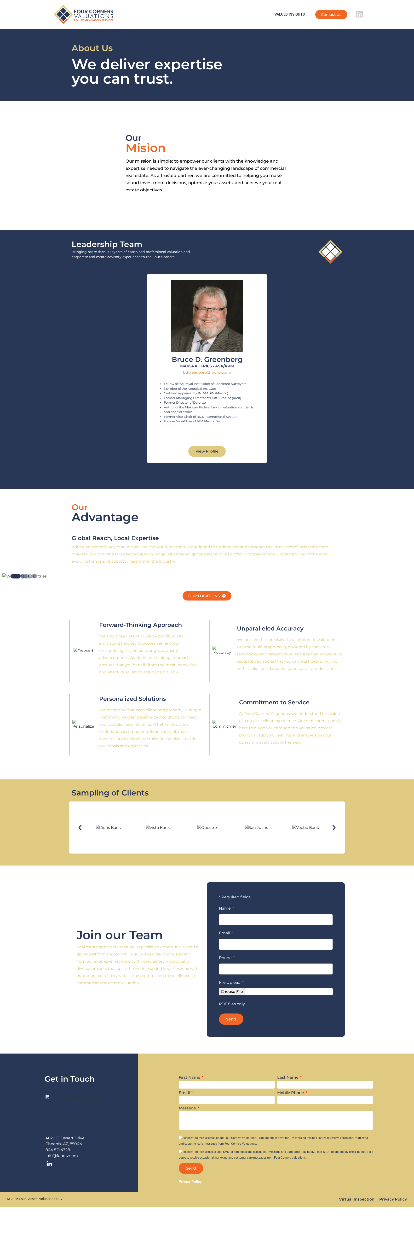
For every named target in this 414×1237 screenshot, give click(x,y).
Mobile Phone (291, 1093)
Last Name (288, 1078)
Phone (226, 958)
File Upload (230, 983)
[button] (207, 451)
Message (188, 1108)
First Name (190, 1078)
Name (225, 909)
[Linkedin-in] (49, 1164)
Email (225, 933)
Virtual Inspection (356, 1199)
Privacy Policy (393, 1199)
